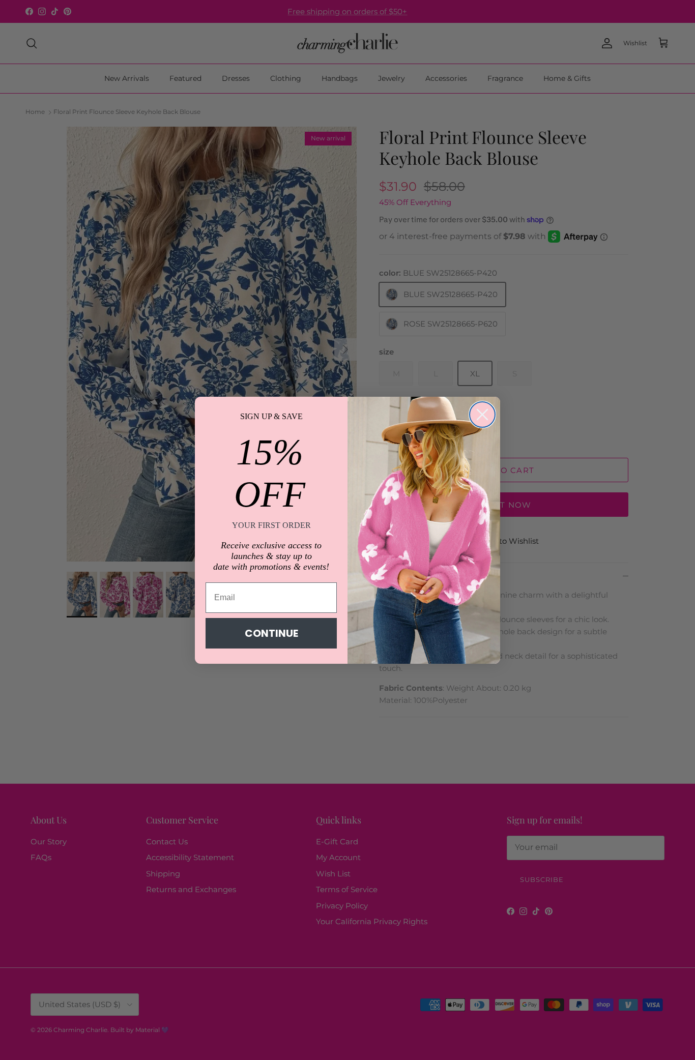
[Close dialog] (482, 414)
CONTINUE (271, 633)
